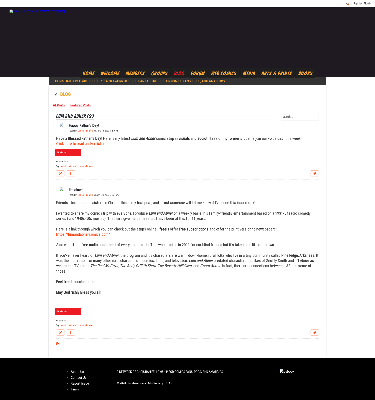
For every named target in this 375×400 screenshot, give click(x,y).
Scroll (364, 389)
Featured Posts (80, 105)
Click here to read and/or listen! (81, 143)
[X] (60, 173)
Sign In (367, 3)
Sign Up (358, 3)
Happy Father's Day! (84, 125)
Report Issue (80, 383)
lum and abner (86, 166)
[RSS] (57, 343)
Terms (75, 389)
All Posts (59, 105)
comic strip (66, 166)
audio (75, 166)
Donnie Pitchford (85, 130)
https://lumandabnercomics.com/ (83, 234)
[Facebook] (71, 173)
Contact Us (79, 378)
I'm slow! (76, 190)
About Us (77, 372)
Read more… (62, 152)
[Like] (315, 173)
